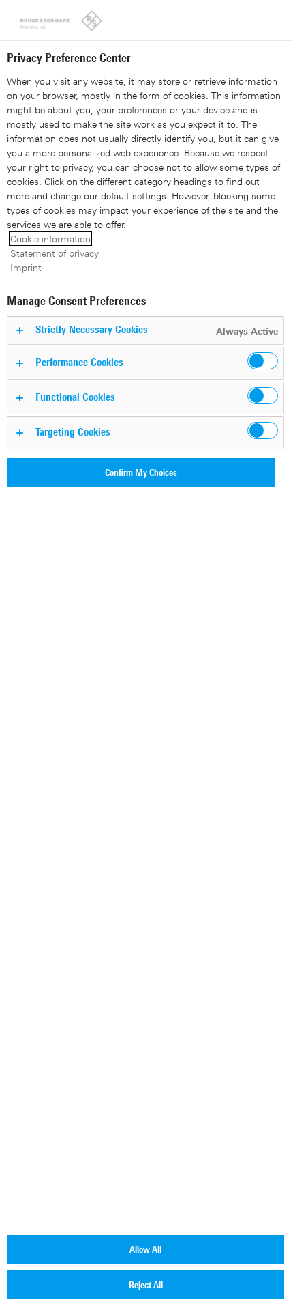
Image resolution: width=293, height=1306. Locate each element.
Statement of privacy (54, 253)
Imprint (26, 267)
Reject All (146, 1284)
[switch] (262, 360)
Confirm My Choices (141, 472)
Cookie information (50, 238)
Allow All (145, 1249)
